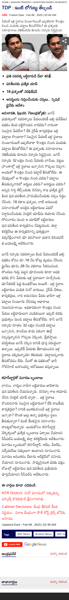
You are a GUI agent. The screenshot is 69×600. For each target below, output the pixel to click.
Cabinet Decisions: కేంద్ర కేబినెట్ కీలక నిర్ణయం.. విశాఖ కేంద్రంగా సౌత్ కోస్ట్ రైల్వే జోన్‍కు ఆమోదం (34, 512)
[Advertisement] (34, 568)
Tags (6, 534)
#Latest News (43, 534)
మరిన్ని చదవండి (58, 553)
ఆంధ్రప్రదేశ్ (9, 554)
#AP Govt (62, 534)
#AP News (23, 534)
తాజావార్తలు (9, 582)
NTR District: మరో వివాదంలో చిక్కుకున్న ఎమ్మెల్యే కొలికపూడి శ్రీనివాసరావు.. (30, 495)
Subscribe (14, 544)
